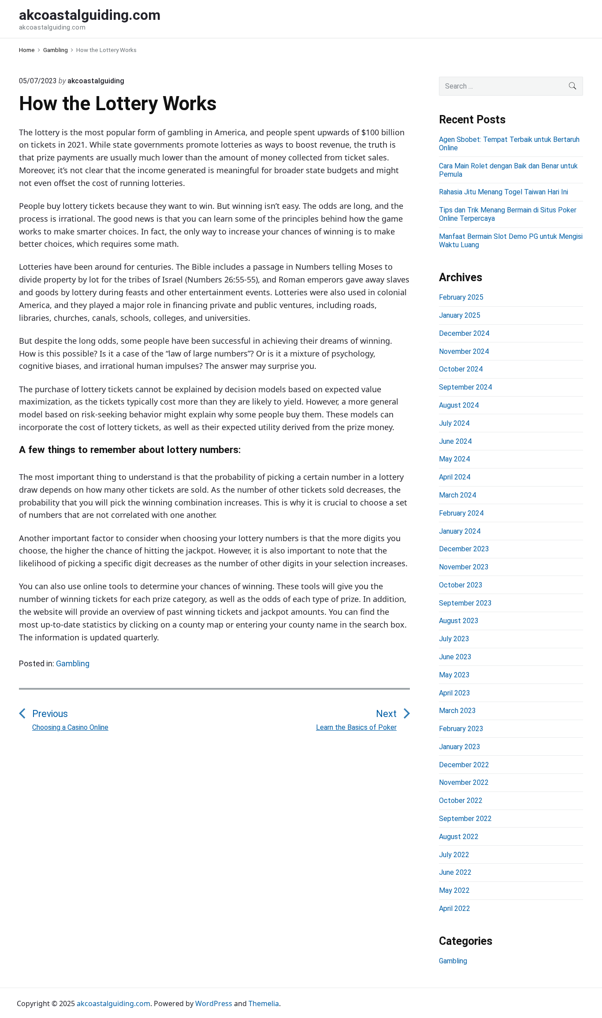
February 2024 (461, 513)
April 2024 (454, 477)
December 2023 (464, 549)
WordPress (213, 1003)
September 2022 (465, 818)
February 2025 (461, 297)
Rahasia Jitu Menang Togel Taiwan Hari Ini (503, 192)
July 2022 (454, 855)
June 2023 (455, 657)
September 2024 (465, 387)
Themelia (264, 1003)
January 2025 (459, 315)
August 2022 (459, 836)
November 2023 (464, 567)
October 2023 (461, 585)
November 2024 (464, 351)
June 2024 (455, 441)
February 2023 (461, 728)
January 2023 (459, 747)
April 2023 (454, 693)
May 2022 (454, 890)
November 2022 (464, 782)
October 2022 (461, 800)
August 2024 (459, 405)
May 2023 (454, 675)
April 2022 (454, 908)
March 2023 (457, 710)
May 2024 (454, 459)
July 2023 (454, 639)
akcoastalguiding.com (113, 1003)
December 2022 (464, 765)
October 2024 (461, 369)
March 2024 (457, 495)
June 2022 (455, 872)
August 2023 (459, 621)
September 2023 (465, 603)
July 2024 (454, 423)
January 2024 (459, 531)
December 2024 (464, 333)
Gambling (72, 663)
